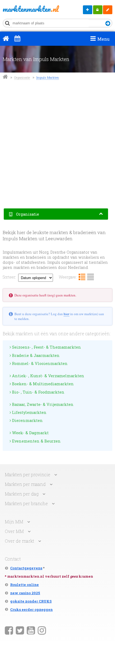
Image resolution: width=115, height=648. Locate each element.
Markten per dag (22, 494)
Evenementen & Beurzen (36, 441)
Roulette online (24, 584)
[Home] (6, 38)
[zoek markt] (108, 23)
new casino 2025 (25, 592)
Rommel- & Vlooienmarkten (39, 363)
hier (66, 313)
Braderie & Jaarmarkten (35, 355)
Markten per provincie (27, 474)
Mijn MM (97, 9)
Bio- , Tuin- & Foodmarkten (37, 392)
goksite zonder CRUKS (31, 601)
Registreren (107, 9)
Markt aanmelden (87, 9)
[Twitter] (20, 630)
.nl (25, 9)
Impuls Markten (47, 77)
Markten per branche (26, 503)
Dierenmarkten (27, 420)
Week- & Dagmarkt (30, 432)
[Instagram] (42, 630)
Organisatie (22, 77)
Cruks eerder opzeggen (31, 609)
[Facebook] (9, 630)
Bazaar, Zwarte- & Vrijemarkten (42, 404)
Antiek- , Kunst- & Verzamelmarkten (47, 375)
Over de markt (19, 541)
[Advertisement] (57, 144)
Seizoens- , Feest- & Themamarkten (46, 347)
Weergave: (68, 277)
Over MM (14, 531)
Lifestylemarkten (29, 412)
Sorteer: (9, 277)
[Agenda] (17, 38)
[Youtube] (31, 630)
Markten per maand (25, 484)
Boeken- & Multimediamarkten (42, 383)
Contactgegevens (26, 568)
